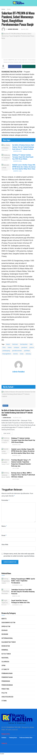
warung (28, 354)
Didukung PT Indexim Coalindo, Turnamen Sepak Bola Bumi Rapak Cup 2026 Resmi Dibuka (22, 157)
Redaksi (4, 738)
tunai (21, 354)
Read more (6, 433)
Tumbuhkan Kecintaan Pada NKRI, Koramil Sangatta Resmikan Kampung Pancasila (23, 591)
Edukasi (5, 630)
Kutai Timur (6, 654)
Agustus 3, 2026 (17, 161)
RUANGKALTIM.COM (13, 727)
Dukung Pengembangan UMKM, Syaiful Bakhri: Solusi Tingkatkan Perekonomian (23, 581)
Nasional (5, 658)
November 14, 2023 (17, 605)
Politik (4, 693)
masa (10, 347)
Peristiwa (5, 689)
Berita (8, 9)
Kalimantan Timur (9, 642)
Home (3, 9)
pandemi (24, 347)
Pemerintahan (7, 677)
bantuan (15, 344)
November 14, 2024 (17, 585)
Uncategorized (7, 697)
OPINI (3, 665)
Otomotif (5, 669)
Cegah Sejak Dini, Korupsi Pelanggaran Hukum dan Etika (20, 601)
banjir (8, 344)
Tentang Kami (13, 738)
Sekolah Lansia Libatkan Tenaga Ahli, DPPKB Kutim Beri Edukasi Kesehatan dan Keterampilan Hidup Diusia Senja (23, 167)
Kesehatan (6, 646)
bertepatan (24, 344)
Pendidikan (6, 681)
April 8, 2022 (24, 29)
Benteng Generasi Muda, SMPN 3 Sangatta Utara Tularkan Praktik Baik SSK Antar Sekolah (23, 475)
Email (4, 535)
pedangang (6, 351)
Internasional (7, 638)
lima (4, 347)
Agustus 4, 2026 (17, 151)
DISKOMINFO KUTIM (8, 623)
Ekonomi (5, 634)
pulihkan (27, 351)
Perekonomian (7, 685)
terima (15, 354)
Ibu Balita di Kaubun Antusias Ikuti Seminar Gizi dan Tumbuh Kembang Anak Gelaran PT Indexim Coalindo (23, 147)
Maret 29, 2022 (16, 596)
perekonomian (17, 351)
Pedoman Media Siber (25, 738)
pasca (32, 347)
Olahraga (5, 662)
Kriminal (5, 650)
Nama (4, 526)
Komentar (6, 500)
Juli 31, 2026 (15, 468)
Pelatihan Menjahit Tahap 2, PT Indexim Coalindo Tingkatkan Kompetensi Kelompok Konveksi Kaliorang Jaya (21, 463)
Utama (4, 701)
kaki (31, 344)
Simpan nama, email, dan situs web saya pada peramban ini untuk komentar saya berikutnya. (19, 555)
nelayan (16, 347)
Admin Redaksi (13, 29)
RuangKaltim (7, 354)
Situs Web (5, 545)
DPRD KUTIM (6, 626)
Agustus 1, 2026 (17, 171)
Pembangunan (7, 673)
